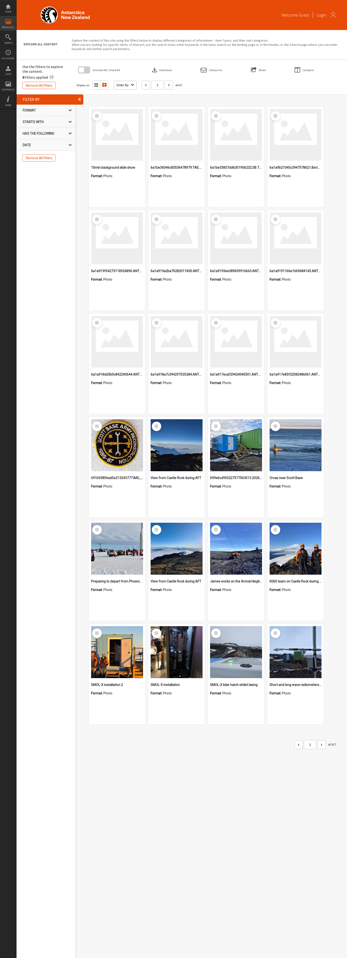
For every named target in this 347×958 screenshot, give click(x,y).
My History (8, 58)
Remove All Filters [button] (39, 85)
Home (8, 11)
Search (8, 42)
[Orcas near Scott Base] (296, 445)
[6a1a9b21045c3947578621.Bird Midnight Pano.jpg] (296, 135)
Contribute (8, 89)
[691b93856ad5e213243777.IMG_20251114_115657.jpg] (117, 445)
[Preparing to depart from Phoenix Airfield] (117, 549)
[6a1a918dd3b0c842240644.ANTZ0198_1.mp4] (117, 342)
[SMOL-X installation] (177, 652)
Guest (304, 15)
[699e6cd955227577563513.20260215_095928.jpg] (236, 445)
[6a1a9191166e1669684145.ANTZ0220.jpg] (296, 238)
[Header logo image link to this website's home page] (65, 7)
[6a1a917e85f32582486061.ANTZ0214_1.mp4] (296, 342)
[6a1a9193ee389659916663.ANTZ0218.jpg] (236, 238)
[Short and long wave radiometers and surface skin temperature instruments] (296, 652)
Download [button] (161, 69)
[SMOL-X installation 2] (117, 652)
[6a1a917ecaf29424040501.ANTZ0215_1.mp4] (236, 342)
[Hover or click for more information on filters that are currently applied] (52, 77)
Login (8, 74)
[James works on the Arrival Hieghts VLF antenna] (236, 549)
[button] (211, 70)
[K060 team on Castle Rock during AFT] (296, 549)
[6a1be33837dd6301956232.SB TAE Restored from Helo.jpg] (236, 135)
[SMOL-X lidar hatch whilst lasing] (236, 652)
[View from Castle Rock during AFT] (177, 445)
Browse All (8, 27)
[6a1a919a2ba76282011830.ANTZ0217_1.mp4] (177, 238)
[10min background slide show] (117, 135)
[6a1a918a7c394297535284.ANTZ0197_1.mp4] (177, 342)
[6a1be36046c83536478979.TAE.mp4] (177, 135)
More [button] (8, 105)
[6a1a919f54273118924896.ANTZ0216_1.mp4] (117, 238)
